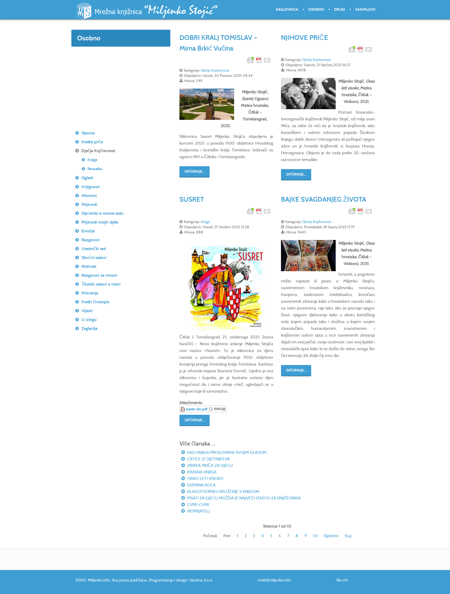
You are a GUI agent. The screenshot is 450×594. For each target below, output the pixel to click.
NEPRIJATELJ (198, 511)
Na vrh (342, 580)
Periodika (95, 169)
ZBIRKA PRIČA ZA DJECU (209, 465)
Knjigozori (91, 186)
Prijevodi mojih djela (100, 222)
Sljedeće (331, 535)
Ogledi (87, 177)
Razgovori (90, 239)
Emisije (88, 230)
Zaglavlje (89, 328)
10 (315, 535)
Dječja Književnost (215, 70)
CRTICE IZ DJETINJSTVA (208, 458)
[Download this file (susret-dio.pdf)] (183, 409)
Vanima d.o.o (200, 580)
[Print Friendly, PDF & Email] (259, 59)
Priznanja (90, 292)
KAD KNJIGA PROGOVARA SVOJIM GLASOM (226, 452)
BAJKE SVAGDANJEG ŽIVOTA (323, 199)
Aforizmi (89, 195)
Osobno (316, 9)
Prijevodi (89, 204)
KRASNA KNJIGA (201, 471)
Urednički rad (94, 248)
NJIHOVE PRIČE (304, 37)
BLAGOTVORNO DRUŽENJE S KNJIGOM (222, 491)
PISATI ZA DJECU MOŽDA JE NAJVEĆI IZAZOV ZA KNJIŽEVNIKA (243, 498)
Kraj (348, 535)
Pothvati (89, 266)
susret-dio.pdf (197, 409)
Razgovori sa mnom (99, 275)
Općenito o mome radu (102, 213)
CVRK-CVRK (197, 504)
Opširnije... (194, 171)
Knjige (205, 221)
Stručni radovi (94, 257)
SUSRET (191, 199)
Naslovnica (287, 9)
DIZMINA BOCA (201, 484)
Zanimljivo (365, 9)
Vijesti (87, 310)
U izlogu (89, 319)
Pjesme (88, 133)
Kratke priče (92, 141)
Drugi (339, 9)
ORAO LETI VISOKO (204, 478)
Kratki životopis (95, 301)
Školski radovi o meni (101, 284)
